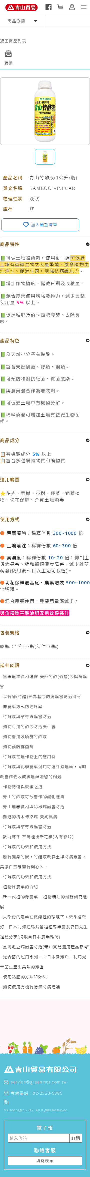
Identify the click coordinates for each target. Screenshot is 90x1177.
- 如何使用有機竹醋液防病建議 (30, 987)
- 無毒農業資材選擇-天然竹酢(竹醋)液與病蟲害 (43, 681)
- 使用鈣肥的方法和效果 (23, 977)
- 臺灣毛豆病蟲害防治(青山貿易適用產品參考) (45, 947)
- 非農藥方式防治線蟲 (21, 706)
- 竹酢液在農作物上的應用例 (28, 756)
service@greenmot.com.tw (39, 1082)
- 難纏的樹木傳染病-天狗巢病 (29, 817)
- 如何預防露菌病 (17, 746)
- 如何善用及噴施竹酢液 (23, 736)
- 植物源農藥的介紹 (19, 887)
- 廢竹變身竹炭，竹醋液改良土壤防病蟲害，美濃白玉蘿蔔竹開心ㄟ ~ (43, 862)
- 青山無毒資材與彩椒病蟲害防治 (32, 807)
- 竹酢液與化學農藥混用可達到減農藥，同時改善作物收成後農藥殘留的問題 (43, 771)
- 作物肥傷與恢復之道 (21, 787)
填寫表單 (45, 1160)
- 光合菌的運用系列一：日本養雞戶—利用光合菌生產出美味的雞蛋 (43, 962)
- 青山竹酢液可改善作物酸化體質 (32, 797)
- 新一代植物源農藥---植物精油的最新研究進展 (43, 902)
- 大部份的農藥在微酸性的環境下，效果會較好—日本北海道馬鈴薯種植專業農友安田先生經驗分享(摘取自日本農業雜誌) (44, 927)
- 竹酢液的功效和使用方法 (26, 847)
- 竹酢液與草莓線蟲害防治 (26, 716)
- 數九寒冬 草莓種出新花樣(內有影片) (37, 837)
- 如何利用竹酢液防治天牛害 (28, 726)
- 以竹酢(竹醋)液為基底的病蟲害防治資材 (40, 696)
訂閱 (75, 1138)
